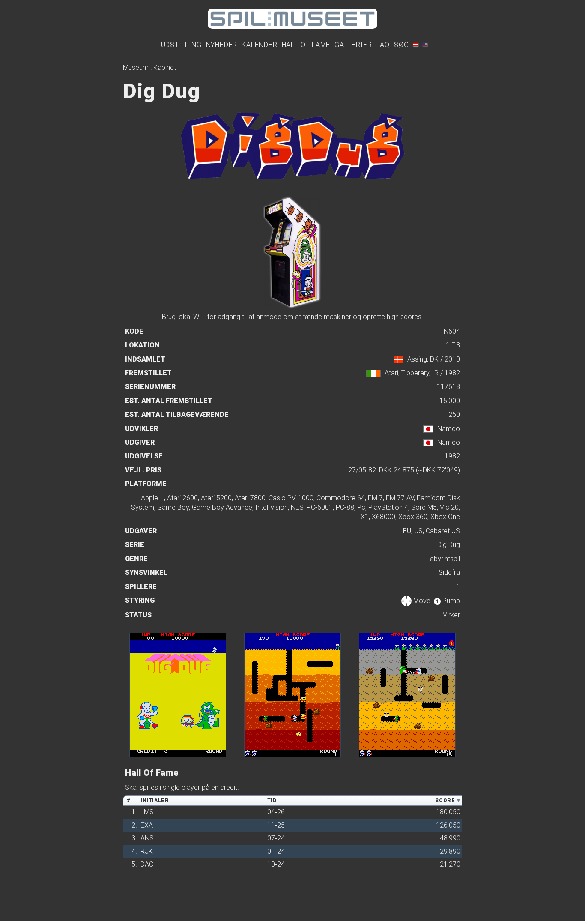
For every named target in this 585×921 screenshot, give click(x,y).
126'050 (448, 825)
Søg (401, 45)
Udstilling (181, 45)
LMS (147, 812)
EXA (146, 825)
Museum (136, 67)
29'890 (450, 851)
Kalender (259, 45)
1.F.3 (453, 345)
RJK (146, 851)
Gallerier (353, 45)
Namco (448, 429)
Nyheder (222, 45)
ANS (147, 838)
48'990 (450, 838)
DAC (146, 864)
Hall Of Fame (306, 45)
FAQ (383, 45)
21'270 (450, 864)
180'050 (448, 812)
